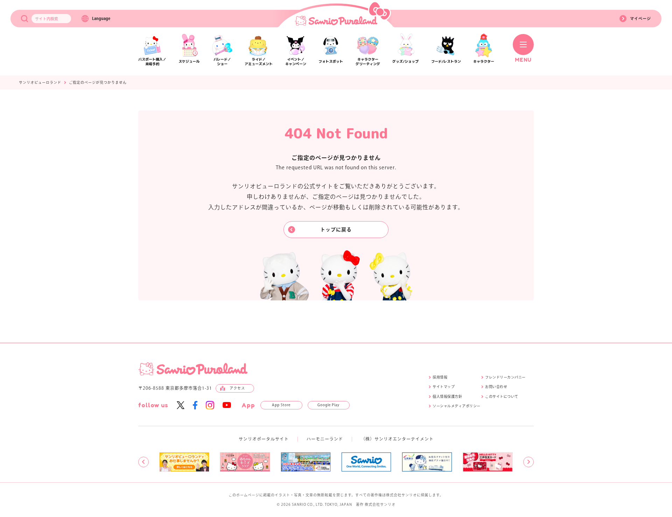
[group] (184, 462)
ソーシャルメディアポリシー (457, 406)
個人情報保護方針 (447, 396)
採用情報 (440, 377)
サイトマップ (444, 386)
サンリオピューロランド (40, 82)
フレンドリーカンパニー (505, 377)
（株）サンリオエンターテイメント (397, 439)
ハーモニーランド (325, 439)
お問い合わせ (496, 386)
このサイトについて (501, 396)
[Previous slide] (143, 462)
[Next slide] (528, 462)
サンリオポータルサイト (264, 439)
